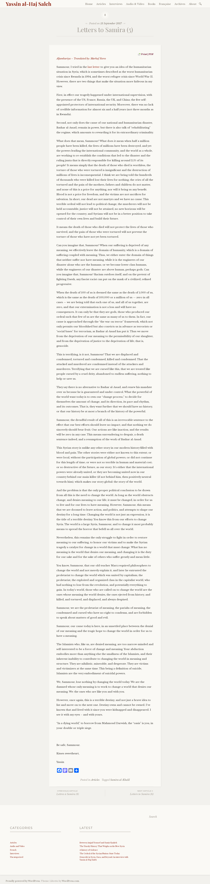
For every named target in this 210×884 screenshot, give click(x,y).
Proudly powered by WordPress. (23, 881)
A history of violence (89, 850)
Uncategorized (16, 857)
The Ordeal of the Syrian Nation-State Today (100, 853)
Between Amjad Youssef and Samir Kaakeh (98, 843)
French (13, 850)
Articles (101, 4)
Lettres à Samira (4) (67, 793)
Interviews (115, 4)
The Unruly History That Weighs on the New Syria (102, 846)
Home (89, 4)
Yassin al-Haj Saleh (28, 3)
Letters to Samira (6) (142, 793)
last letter (94, 66)
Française (165, 4)
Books (151, 4)
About (192, 4)
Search (153, 816)
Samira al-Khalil (120, 779)
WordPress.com (70, 881)
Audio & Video (135, 4)
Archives (179, 4)
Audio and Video (17, 846)
